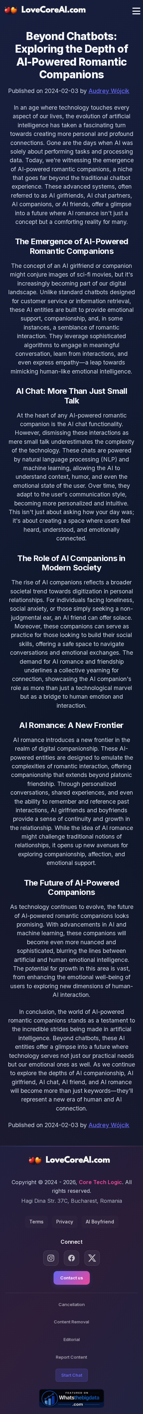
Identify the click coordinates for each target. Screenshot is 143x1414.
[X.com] (92, 1258)
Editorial (72, 1339)
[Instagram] (51, 1258)
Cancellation (72, 1304)
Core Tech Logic (100, 1182)
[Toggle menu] (136, 11)
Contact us (71, 1277)
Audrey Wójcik (108, 90)
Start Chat (71, 1375)
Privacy (64, 1221)
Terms (36, 1221)
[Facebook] (71, 1258)
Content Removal (71, 1321)
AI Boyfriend (100, 1221)
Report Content (71, 1357)
